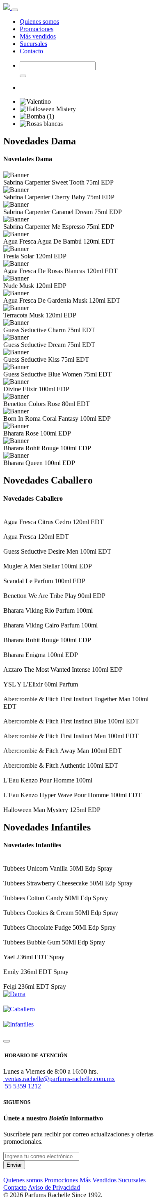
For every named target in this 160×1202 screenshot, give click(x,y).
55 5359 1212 (22, 1086)
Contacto (31, 51)
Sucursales (33, 43)
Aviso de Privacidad (54, 1187)
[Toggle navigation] (14, 10)
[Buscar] (23, 76)
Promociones (36, 28)
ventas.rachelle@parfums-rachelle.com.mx (59, 1078)
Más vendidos (38, 36)
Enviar (14, 1165)
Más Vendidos (98, 1180)
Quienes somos (39, 21)
